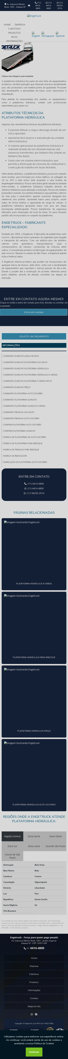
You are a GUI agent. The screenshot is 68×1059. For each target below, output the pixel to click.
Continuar (34, 1052)
